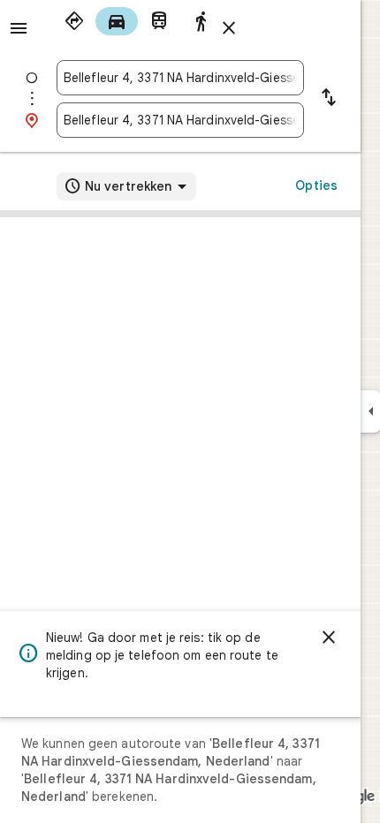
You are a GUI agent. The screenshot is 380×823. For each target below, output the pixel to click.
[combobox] (180, 77)
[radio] (74, 21)
